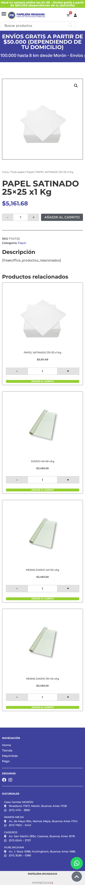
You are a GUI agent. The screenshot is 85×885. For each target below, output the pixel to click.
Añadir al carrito (62, 217)
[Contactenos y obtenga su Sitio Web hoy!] (42, 882)
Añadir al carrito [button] (42, 381)
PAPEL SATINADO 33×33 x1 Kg (42, 352)
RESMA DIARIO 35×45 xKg (42, 678)
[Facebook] (4, 780)
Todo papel (18, 171)
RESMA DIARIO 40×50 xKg (42, 569)
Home (6, 745)
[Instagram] (10, 780)
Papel (30, 171)
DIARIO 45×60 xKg (42, 461)
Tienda (7, 750)
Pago (6, 761)
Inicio (5, 171)
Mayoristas (10, 756)
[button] (4, 14)
